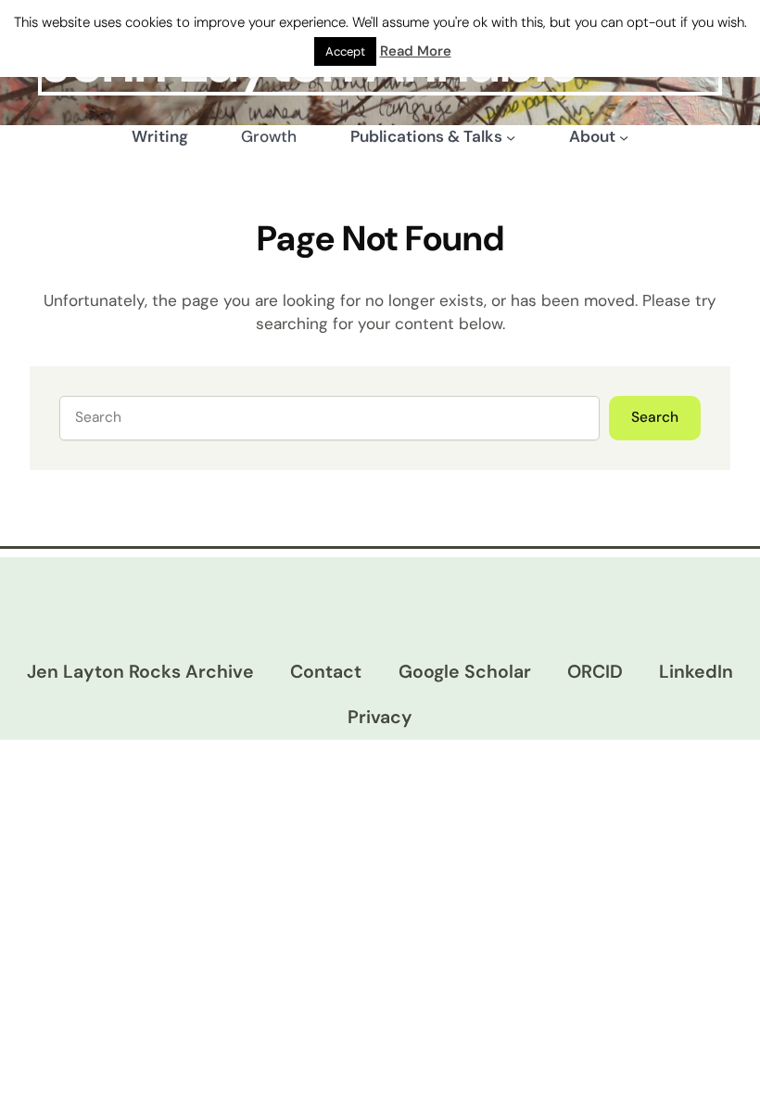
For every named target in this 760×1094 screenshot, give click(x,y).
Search (654, 417)
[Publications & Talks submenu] (510, 137)
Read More (415, 51)
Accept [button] (345, 51)
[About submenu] (623, 137)
